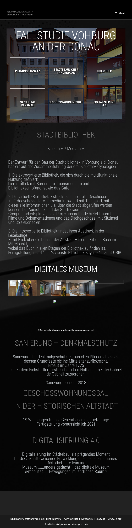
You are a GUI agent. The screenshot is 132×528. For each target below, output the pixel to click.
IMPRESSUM (87, 519)
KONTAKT (100, 519)
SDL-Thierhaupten (51, 519)
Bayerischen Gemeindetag (24, 519)
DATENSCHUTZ (71, 519)
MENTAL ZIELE (115, 519)
